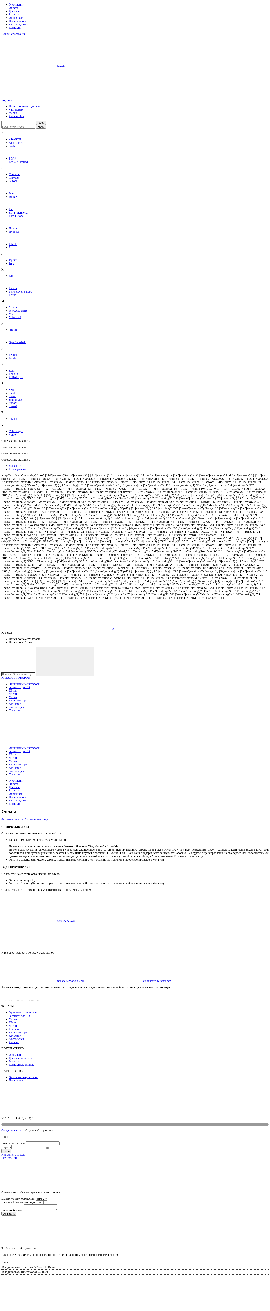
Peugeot (13, 354)
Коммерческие (18, 469)
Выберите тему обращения (18, 1198)
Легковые (15, 465)
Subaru (13, 402)
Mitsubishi (15, 317)
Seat (11, 389)
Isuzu (12, 247)
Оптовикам (16, 17)
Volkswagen (16, 431)
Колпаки (14, 1029)
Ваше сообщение (12, 1210)
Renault (13, 373)
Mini (11, 314)
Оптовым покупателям (23, 1077)
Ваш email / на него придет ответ (22, 1202)
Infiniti (13, 244)
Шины (13, 690)
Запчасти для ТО (19, 687)
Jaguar (12, 260)
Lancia (13, 288)
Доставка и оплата (20, 1058)
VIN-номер (16, 109)
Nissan (13, 329)
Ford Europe (16, 215)
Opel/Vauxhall (17, 342)
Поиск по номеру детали (24, 106)
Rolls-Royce (16, 377)
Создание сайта (11, 1130)
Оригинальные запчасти (24, 1012)
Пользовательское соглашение (20, 1000)
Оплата (13, 7)
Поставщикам (17, 21)
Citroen (13, 180)
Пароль (6, 1147)
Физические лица (12, 819)
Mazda (13, 307)
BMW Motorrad (18, 161)
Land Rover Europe (20, 291)
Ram (11, 370)
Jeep (11, 263)
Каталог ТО (16, 116)
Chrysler (14, 177)
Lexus (12, 294)
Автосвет (15, 703)
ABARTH (15, 139)
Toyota (13, 418)
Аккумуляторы (18, 700)
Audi (12, 146)
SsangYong (15, 399)
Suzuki (13, 406)
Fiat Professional (18, 212)
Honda (13, 228)
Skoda (12, 393)
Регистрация (17, 33)
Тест (5, 1262)
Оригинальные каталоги (24, 683)
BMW (12, 158)
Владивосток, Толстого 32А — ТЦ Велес (29, 1267)
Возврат (14, 14)
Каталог (14, 1042)
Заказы (61, 65)
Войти (5, 33)
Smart (12, 396)
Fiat (11, 209)
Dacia (12, 193)
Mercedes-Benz (18, 310)
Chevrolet (14, 174)
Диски (13, 693)
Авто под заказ (18, 24)
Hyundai (14, 231)
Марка (13, 112)
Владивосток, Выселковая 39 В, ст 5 (26, 1272)
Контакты (15, 27)
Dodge (13, 196)
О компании (16, 4)
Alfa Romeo (16, 142)
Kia (11, 275)
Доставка (14, 11)
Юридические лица (36, 819)
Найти (41, 122)
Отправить (9, 1213)
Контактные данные (21, 1064)
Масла (13, 697)
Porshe (13, 358)
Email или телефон (13, 1143)
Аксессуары (16, 707)
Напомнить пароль (13, 1154)
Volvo (12, 434)
